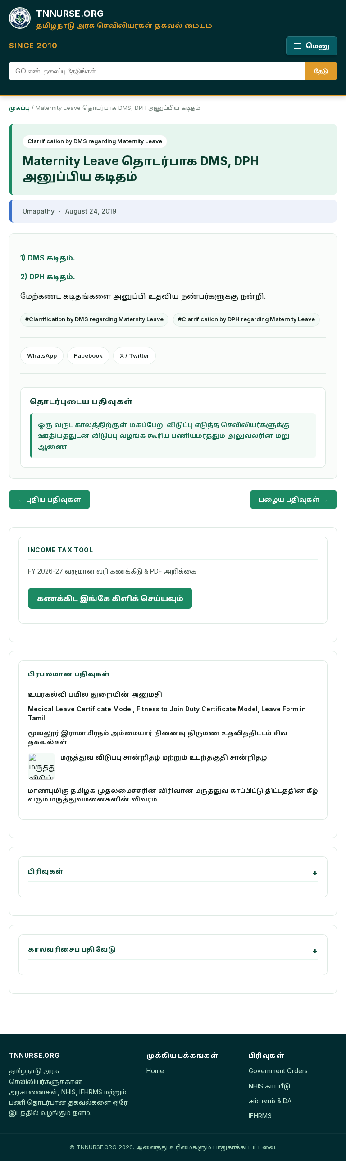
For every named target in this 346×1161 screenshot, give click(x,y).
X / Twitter (134, 355)
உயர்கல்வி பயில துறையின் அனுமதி (95, 694)
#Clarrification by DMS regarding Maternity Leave (94, 319)
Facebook (88, 355)
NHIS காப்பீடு (269, 1086)
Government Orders (278, 1070)
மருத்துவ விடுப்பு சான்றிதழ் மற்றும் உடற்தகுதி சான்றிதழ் (163, 757)
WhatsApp (42, 355)
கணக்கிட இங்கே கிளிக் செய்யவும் (110, 598)
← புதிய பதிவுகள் (49, 499)
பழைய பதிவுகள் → (293, 499)
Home (155, 1070)
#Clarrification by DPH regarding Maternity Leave (246, 319)
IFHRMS (260, 1116)
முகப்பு (19, 107)
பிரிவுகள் (46, 871)
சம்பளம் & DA (270, 1101)
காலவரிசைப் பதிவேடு (71, 949)
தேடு (321, 71)
